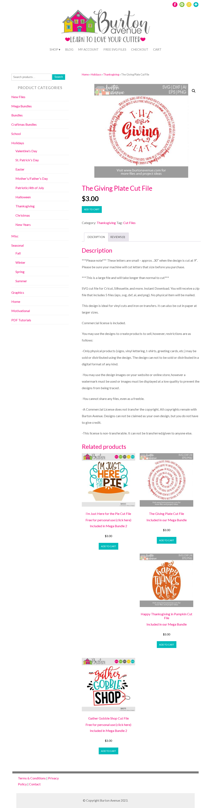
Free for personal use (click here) (108, 520)
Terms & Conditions (32, 778)
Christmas (22, 215)
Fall (18, 253)
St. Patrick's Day (27, 160)
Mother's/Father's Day (31, 178)
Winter (20, 262)
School (16, 134)
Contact (35, 784)
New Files (18, 97)
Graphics (17, 292)
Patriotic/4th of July (29, 188)
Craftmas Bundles (24, 124)
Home (85, 74)
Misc (15, 236)
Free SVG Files (114, 49)
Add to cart (92, 209)
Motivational (20, 311)
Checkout (139, 49)
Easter (20, 169)
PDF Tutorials (21, 320)
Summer (21, 281)
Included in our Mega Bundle (167, 520)
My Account (88, 49)
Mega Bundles (21, 106)
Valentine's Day (26, 151)
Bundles (17, 115)
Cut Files (129, 223)
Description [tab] (96, 237)
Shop (54, 49)
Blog (69, 49)
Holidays (96, 74)
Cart (157, 49)
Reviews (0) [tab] (117, 237)
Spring (20, 272)
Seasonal (17, 245)
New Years (23, 224)
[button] (193, 91)
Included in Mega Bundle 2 (108, 526)
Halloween (23, 197)
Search (58, 76)
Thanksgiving (111, 74)
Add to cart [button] (108, 546)
